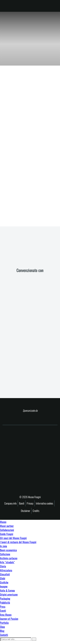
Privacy (30, 503)
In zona (3, 546)
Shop (2, 627)
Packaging (5, 598)
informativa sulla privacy (36, 211)
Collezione (5, 554)
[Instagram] (30, 252)
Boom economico (8, 550)
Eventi (3, 611)
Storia (3, 566)
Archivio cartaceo (8, 558)
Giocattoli (5, 574)
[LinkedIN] (45, 252)
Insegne (4, 586)
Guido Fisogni (6, 534)
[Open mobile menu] (54, 6)
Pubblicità (5, 602)
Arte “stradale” (7, 562)
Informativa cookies (44, 503)
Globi (2, 578)
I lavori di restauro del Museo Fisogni (18, 542)
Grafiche (4, 582)
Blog (2, 631)
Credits (36, 511)
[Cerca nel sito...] (34, 639)
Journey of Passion (9, 619)
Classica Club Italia (16, 88)
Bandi (21, 503)
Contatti (4, 635)
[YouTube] (37, 252)
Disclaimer (25, 511)
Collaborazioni (7, 530)
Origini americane (9, 594)
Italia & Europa (7, 590)
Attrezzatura (6, 570)
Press (2, 607)
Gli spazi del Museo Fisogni (13, 538)
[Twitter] (23, 252)
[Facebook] (15, 252)
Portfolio (4, 623)
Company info (10, 503)
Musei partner (7, 526)
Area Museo (6, 615)
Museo (3, 522)
